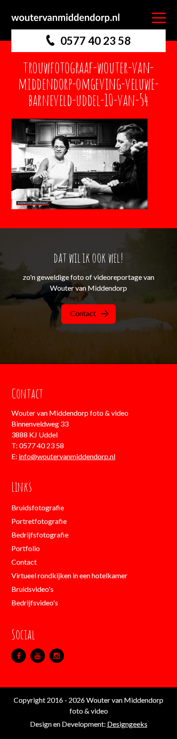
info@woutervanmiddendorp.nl (67, 456)
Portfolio (25, 548)
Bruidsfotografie (37, 507)
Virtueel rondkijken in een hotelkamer (69, 575)
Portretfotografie (39, 521)
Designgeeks (127, 724)
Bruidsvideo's (32, 589)
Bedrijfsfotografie (40, 534)
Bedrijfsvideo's (34, 602)
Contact (83, 313)
